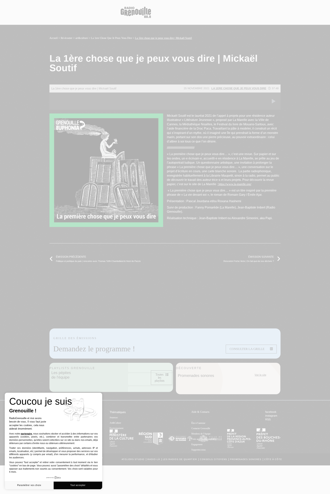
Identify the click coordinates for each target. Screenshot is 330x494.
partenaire (26, 433)
